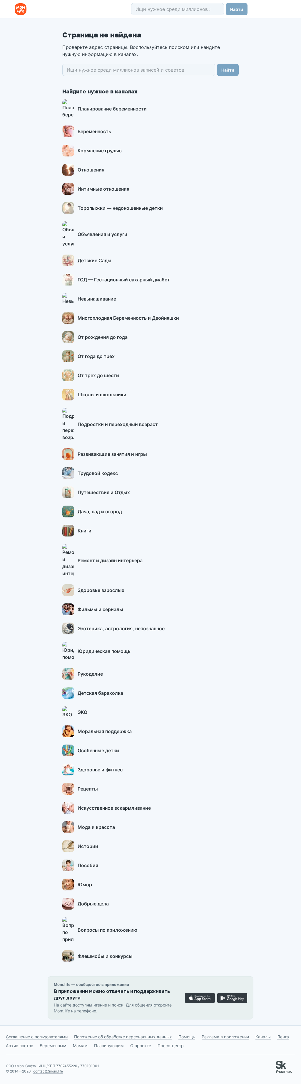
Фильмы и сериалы (100, 609)
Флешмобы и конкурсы (105, 956)
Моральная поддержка (105, 731)
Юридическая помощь (104, 651)
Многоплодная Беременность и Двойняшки (128, 318)
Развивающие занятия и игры (112, 454)
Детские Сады (94, 260)
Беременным (53, 1045)
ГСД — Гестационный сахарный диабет (124, 280)
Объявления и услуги (102, 234)
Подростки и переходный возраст (118, 424)
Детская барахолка (100, 693)
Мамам (80, 1045)
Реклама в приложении (225, 1036)
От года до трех (96, 356)
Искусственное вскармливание (114, 808)
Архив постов (19, 1045)
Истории (88, 846)
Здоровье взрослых (101, 590)
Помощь (186, 1036)
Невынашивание (97, 299)
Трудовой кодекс (98, 473)
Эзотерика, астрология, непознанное (121, 628)
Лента (283, 1036)
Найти (236, 9)
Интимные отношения (103, 189)
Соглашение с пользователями (37, 1036)
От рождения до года (103, 337)
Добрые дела (93, 904)
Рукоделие (90, 674)
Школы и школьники (102, 394)
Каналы (263, 1036)
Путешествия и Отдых (104, 492)
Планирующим (109, 1045)
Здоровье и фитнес (100, 770)
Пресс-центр (171, 1045)
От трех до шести (98, 375)
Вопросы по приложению (107, 930)
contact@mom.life (48, 1071)
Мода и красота (96, 827)
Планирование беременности (112, 109)
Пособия (88, 865)
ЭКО (82, 712)
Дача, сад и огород (100, 511)
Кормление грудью (100, 151)
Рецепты (88, 789)
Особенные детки (98, 750)
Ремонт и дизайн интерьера (110, 560)
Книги (84, 531)
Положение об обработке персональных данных (123, 1036)
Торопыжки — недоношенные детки (120, 208)
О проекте (140, 1045)
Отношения (91, 170)
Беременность (94, 131)
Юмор (85, 884)
